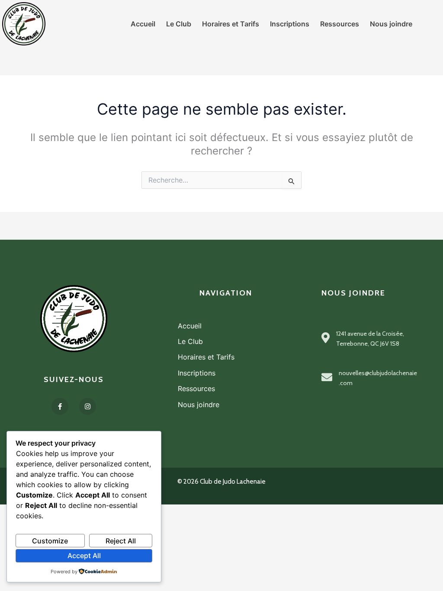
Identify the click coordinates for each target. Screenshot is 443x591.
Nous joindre (198, 404)
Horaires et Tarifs (206, 357)
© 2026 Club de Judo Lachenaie (221, 481)
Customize (50, 540)
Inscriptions (196, 373)
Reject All (121, 540)
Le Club (190, 341)
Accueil (190, 325)
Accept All (84, 555)
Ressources (196, 388)
